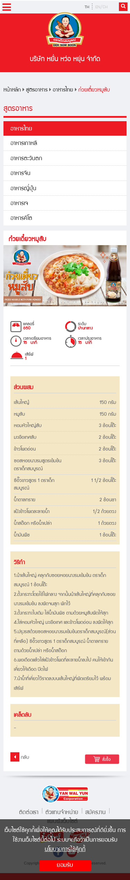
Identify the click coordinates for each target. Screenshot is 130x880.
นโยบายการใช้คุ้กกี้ (65, 849)
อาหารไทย (63, 90)
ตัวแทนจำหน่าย (61, 811)
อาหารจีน (20, 173)
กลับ (24, 758)
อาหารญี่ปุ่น (23, 189)
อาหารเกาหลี (23, 143)
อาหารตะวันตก (26, 159)
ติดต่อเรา (28, 811)
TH (87, 7)
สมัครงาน (95, 811)
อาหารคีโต (21, 218)
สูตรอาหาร (36, 90)
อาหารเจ (19, 203)
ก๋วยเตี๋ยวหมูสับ (94, 90)
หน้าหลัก (12, 90)
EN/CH (101, 7)
